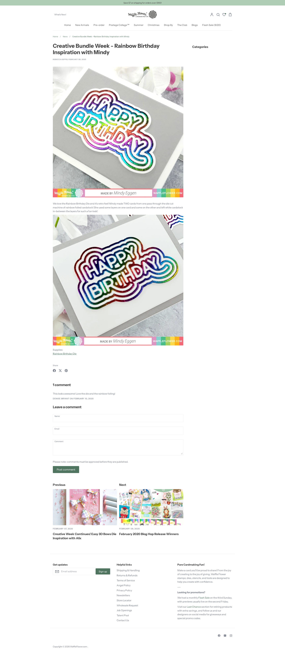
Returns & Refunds (127, 575)
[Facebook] (219, 636)
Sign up (103, 571)
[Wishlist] (224, 15)
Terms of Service (126, 580)
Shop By (168, 24)
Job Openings (124, 610)
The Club (182, 24)
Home (67, 24)
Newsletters (123, 595)
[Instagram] (231, 636)
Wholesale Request (127, 605)
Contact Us (123, 620)
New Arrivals (82, 24)
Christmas (153, 24)
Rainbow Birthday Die (64, 353)
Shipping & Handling (128, 570)
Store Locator (124, 600)
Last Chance (194, 606)
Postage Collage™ (119, 24)
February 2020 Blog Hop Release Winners (149, 534)
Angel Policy (123, 585)
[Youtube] (225, 636)
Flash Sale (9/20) (211, 24)
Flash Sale (204, 597)
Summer (138, 24)
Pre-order (99, 24)
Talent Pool (123, 615)
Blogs (195, 24)
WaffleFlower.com (79, 646)
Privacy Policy (124, 590)
